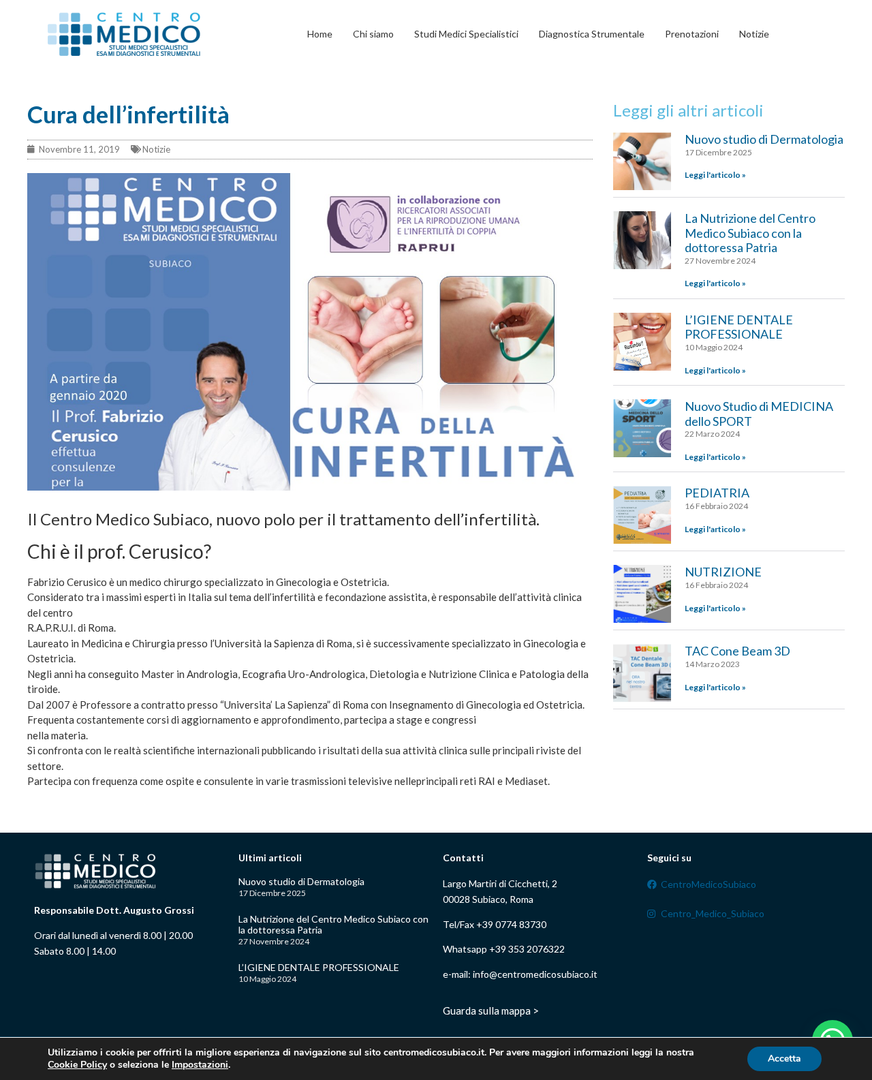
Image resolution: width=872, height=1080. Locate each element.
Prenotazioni (692, 34)
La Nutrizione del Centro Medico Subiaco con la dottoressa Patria (750, 233)
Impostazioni (200, 1065)
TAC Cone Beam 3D (737, 650)
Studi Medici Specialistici (466, 34)
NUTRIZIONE (723, 571)
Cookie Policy (77, 1064)
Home (319, 34)
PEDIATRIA (717, 492)
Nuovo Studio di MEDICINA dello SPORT (759, 414)
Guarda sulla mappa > (491, 1010)
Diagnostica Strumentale (591, 34)
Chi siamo (373, 34)
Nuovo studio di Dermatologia (764, 139)
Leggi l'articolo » (715, 175)
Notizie (754, 34)
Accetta (784, 1058)
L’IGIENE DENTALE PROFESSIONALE (739, 327)
